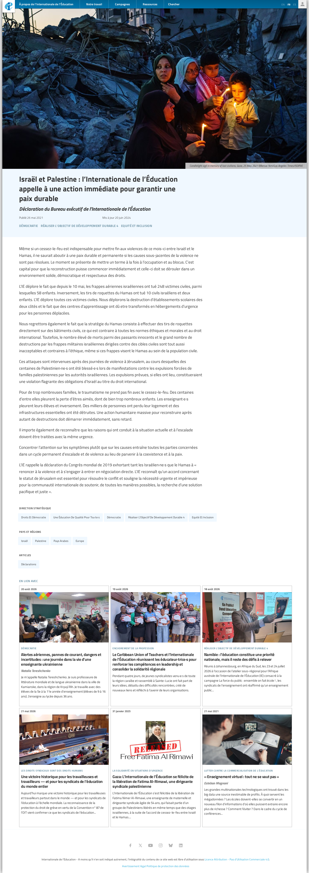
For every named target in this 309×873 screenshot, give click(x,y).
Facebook (130, 845)
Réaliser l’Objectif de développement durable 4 (156, 517)
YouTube (150, 845)
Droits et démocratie (33, 517)
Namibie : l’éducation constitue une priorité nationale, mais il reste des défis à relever (247, 640)
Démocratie (114, 517)
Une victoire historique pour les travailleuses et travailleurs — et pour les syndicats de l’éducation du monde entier (64, 762)
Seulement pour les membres (302, 4)
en (283, 4)
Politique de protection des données (168, 866)
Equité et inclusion (203, 517)
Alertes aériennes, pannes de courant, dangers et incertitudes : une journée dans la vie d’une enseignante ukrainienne (64, 643)
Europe (80, 541)
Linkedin (180, 845)
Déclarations (28, 564)
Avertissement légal (134, 866)
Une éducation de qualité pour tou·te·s (76, 517)
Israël (24, 541)
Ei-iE (8, 7)
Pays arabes (61, 541)
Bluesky (170, 845)
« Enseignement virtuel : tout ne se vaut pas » (247, 763)
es (294, 4)
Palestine (40, 541)
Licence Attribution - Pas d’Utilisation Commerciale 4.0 (237, 859)
